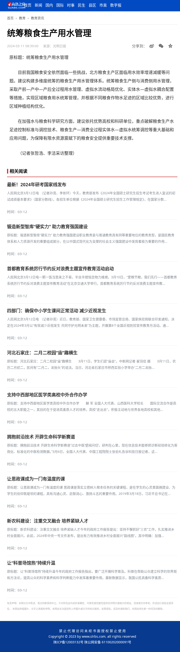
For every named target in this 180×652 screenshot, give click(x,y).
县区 (92, 5)
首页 (27, 5)
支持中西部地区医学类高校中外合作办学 (47, 394)
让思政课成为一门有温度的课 (36, 479)
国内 (49, 5)
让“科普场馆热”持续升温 (31, 563)
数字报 (115, 5)
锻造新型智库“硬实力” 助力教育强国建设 (47, 226)
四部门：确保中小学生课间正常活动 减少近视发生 (56, 310)
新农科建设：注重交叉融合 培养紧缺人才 (47, 521)
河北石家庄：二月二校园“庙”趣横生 (42, 352)
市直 (103, 5)
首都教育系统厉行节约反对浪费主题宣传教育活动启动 (60, 268)
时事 (71, 5)
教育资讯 (37, 18)
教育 (22, 18)
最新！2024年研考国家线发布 (36, 184)
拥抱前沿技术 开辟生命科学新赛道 (41, 437)
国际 (60, 5)
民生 (81, 5)
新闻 (38, 5)
